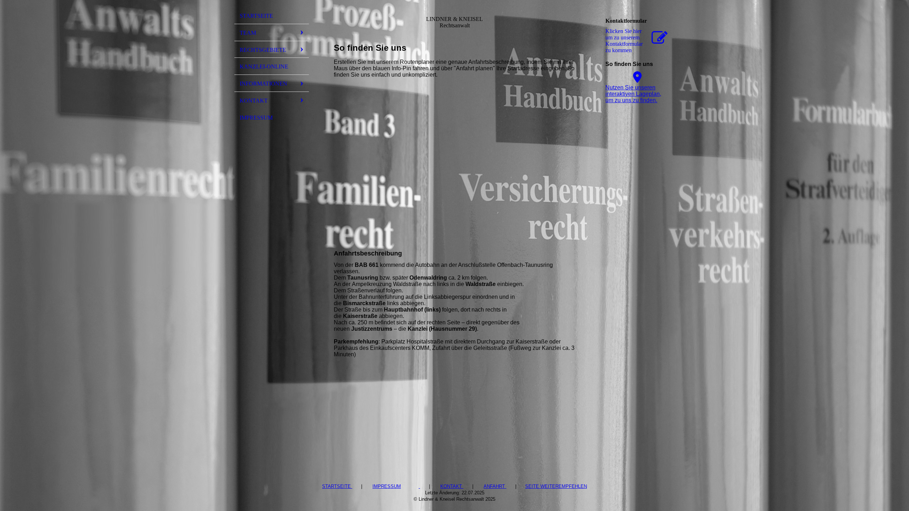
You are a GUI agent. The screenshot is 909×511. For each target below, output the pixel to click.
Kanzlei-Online (264, 67)
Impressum (256, 118)
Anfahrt (495, 486)
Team (248, 33)
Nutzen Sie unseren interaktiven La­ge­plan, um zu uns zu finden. (633, 93)
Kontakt (254, 101)
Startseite (256, 16)
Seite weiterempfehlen (556, 486)
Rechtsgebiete (263, 50)
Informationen (263, 84)
